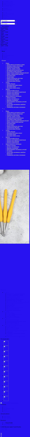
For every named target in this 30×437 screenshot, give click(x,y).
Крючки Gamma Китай (13, 94)
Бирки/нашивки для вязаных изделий (16, 101)
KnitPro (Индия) (11, 83)
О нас (5, 12)
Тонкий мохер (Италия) (13, 79)
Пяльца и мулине (11, 97)
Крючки (8, 89)
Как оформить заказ (9, 14)
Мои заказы (7, 416)
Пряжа (7, 63)
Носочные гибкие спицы (13, 88)
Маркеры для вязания (12, 100)
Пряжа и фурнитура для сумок (15, 78)
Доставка (6, 16)
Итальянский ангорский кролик (15, 70)
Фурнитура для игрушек (13, 67)
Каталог (4, 289)
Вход (6, 8)
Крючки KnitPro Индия (13, 90)
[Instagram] (6, 429)
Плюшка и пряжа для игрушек (15, 66)
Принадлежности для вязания (13, 96)
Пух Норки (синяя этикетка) (14, 71)
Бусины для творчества (13, 98)
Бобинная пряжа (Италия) (13, 81)
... (4, 108)
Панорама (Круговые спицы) (14, 85)
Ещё (5, 18)
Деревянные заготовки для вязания (16, 107)
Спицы (7, 82)
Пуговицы (9, 103)
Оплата (6, 15)
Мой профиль (7, 417)
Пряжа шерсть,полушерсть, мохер (16, 64)
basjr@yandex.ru (9, 424)
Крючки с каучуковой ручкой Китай (16, 92)
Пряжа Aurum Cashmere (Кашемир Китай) (18, 72)
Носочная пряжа (11, 75)
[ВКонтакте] (2, 429)
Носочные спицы (11, 86)
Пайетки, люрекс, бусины (13, 68)
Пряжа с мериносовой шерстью (15, 74)
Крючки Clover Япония (13, 93)
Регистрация (8, 10)
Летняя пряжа (10, 77)
